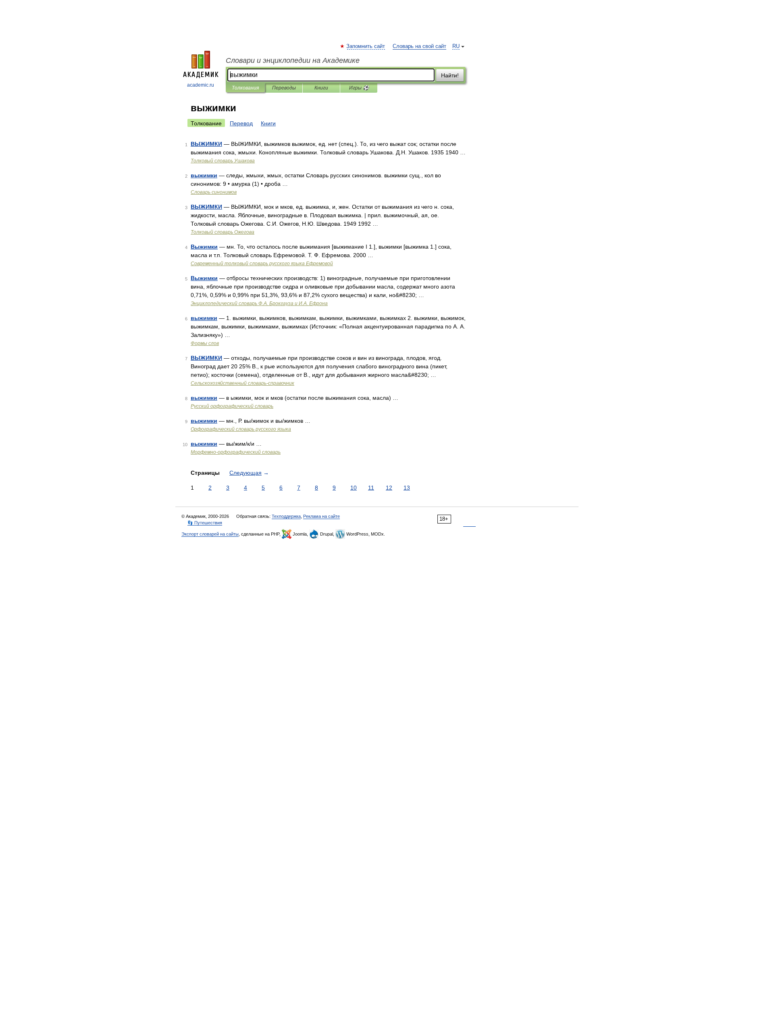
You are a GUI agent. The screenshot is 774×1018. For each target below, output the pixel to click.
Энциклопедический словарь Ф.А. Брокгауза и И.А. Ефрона (259, 303)
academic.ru (200, 85)
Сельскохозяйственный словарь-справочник (242, 383)
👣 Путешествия (204, 522)
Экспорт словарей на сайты (210, 534)
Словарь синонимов (214, 192)
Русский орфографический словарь (232, 406)
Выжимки (204, 246)
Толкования (245, 88)
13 (407, 487)
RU (456, 46)
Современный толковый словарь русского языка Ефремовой (262, 263)
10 (353, 487)
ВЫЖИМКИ (206, 144)
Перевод (241, 123)
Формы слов (205, 343)
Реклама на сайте (321, 516)
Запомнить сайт (366, 46)
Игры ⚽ (359, 88)
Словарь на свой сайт (419, 46)
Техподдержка (286, 516)
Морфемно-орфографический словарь (236, 452)
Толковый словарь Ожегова (222, 232)
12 (389, 487)
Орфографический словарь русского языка (241, 429)
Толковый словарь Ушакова (223, 161)
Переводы (284, 88)
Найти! (450, 75)
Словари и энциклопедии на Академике (293, 60)
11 (371, 487)
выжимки (204, 175)
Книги (321, 88)
